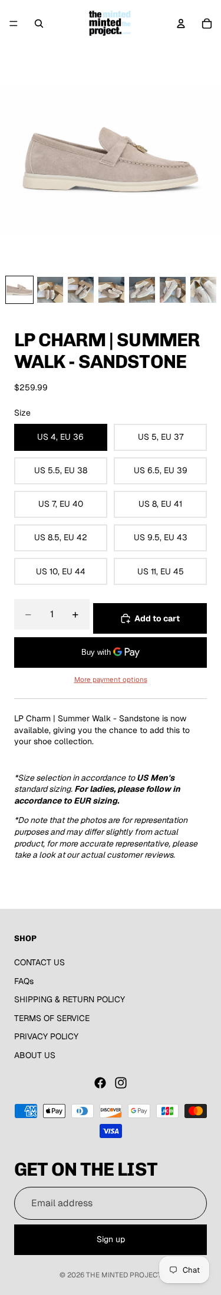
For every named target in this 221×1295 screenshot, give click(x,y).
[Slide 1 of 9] (19, 290)
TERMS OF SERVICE (52, 1018)
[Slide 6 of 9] (173, 290)
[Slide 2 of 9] (50, 290)
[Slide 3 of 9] (81, 290)
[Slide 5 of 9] (142, 290)
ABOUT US (34, 1055)
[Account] (181, 23)
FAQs (24, 981)
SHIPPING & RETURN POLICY (69, 1000)
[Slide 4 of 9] (111, 290)
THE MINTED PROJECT (123, 1275)
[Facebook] (100, 1083)
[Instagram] (121, 1083)
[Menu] (13, 23)
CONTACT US (39, 962)
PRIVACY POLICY (46, 1037)
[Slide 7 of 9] (203, 290)
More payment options (110, 679)
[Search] (39, 23)
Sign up (111, 1239)
